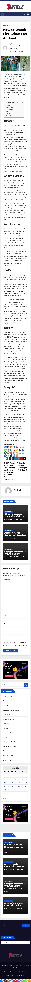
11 (8, 782)
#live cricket (13, 48)
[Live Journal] (8, 455)
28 (19, 789)
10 (5, 782)
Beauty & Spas (7, 696)
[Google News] (14, 455)
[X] (8, 447)
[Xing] (11, 450)
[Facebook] (5, 447)
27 (15, 789)
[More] (17, 455)
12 (12, 782)
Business (6, 701)
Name (5, 615)
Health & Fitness (10, 975)
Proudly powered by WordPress (10, 965)
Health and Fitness (9, 733)
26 (12, 789)
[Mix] (23, 447)
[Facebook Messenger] (8, 452)
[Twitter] (23, 452)
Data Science (7, 714)
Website (5, 632)
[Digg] (5, 455)
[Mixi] (17, 452)
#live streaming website (16, 51)
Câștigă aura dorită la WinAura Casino (15, 552)
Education (6, 723)
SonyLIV (8, 115)
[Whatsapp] (5, 450)
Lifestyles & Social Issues (11, 742)
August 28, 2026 (11, 850)
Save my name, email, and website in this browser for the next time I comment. (15, 644)
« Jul (4, 798)
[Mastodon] (20, 447)
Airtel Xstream (10, 109)
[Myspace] (20, 450)
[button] (25, 14)
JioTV (7, 111)
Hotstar (8, 105)
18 (8, 786)
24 (5, 789)
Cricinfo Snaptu (10, 107)
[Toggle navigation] (14, 14)
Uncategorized (7, 25)
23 (26, 786)
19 (12, 786)
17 (5, 786)
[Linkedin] (14, 447)
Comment (6, 579)
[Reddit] (11, 447)
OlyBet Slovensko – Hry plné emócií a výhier (13, 516)
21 (19, 786)
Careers (5, 705)
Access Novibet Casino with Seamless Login (15, 535)
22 (22, 786)
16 (26, 782)
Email (5, 623)
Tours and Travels (8, 755)
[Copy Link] (17, 450)
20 (15, 786)
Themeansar (15, 967)
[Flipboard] (14, 450)
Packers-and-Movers (9, 746)
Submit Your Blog (20, 975)
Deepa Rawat (20, 519)
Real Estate (6, 751)
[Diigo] (14, 452)
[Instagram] (8, 450)
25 (8, 789)
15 (22, 782)
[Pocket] (20, 452)
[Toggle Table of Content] (21, 102)
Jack (12, 44)
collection (13, 419)
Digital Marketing (8, 719)
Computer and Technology (11, 710)
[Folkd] (23, 450)
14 (19, 782)
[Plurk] (11, 452)
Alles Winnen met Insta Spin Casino (13, 904)
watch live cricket (16, 183)
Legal (5, 737)
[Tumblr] (5, 452)
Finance (5, 728)
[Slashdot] (11, 455)
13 (15, 782)
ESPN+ (8, 113)
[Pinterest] (17, 447)
